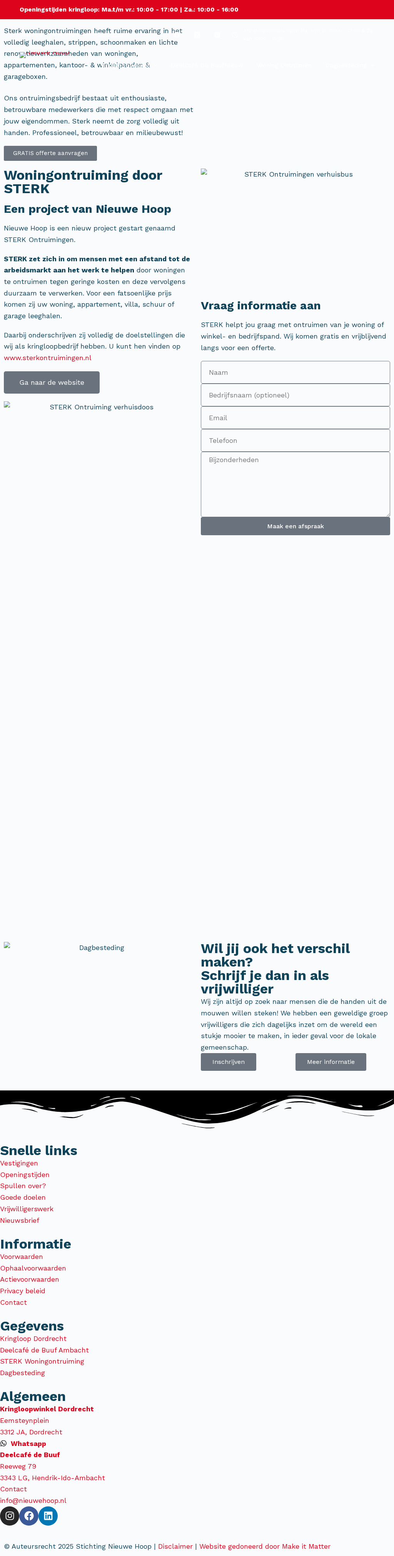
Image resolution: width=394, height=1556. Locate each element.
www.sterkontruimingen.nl (48, 358)
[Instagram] (217, 34)
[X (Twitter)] (197, 34)
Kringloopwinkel (125, 65)
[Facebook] (177, 34)
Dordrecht (110, 34)
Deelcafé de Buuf (206, 65)
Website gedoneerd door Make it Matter (266, 1546)
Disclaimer (175, 1546)
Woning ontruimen (284, 65)
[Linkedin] (48, 1516)
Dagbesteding (346, 65)
